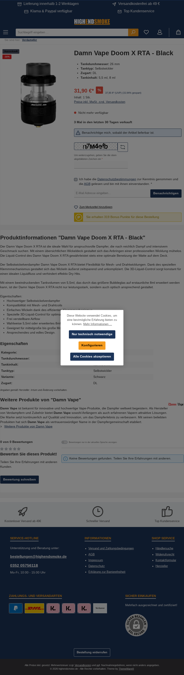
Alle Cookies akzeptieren (92, 356)
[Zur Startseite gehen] (92, 21)
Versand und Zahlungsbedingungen (111, 548)
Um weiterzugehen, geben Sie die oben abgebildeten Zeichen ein (95, 157)
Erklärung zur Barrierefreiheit (106, 571)
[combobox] (72, 32)
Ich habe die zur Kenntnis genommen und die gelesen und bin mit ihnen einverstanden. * (128, 181)
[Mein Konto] (159, 32)
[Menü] (5, 32)
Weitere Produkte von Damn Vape (28, 426)
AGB (87, 184)
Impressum (95, 560)
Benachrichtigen (166, 193)
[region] (38, 95)
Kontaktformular (166, 560)
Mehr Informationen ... (97, 324)
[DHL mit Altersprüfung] (34, 608)
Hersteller (162, 566)
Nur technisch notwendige (92, 334)
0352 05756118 (24, 565)
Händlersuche (164, 548)
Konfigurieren (92, 345)
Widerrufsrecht (165, 554)
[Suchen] (133, 32)
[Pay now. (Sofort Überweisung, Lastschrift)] (68, 608)
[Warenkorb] (178, 32)
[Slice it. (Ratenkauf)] (53, 608)
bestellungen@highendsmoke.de (38, 556)
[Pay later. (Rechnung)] (84, 608)
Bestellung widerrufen (92, 652)
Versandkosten (83, 665)
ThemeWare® (126, 668)
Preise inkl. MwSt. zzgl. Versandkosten (99, 102)
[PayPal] (15, 608)
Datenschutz (96, 566)
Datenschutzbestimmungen (116, 179)
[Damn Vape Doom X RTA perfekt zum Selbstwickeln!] (38, 95)
